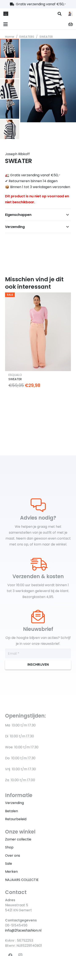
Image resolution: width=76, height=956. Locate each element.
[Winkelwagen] (70, 24)
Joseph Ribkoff (17, 154)
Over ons (12, 855)
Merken (11, 871)
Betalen (11, 811)
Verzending (14, 802)
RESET (12, 366)
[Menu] (5, 24)
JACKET (14, 370)
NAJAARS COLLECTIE (22, 879)
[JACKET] (38, 327)
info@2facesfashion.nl (23, 930)
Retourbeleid (15, 819)
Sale (8, 863)
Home (9, 37)
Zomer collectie (18, 839)
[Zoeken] (59, 13)
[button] (69, 45)
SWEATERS (26, 37)
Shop (9, 847)
